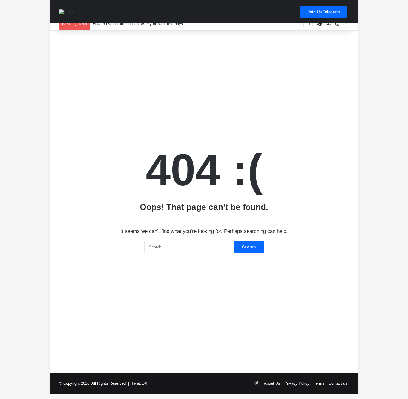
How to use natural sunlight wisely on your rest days (138, 24)
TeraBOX (139, 383)
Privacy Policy (296, 383)
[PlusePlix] (69, 11)
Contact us (338, 383)
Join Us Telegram (324, 12)
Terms (319, 383)
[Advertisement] (204, 78)
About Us (272, 383)
